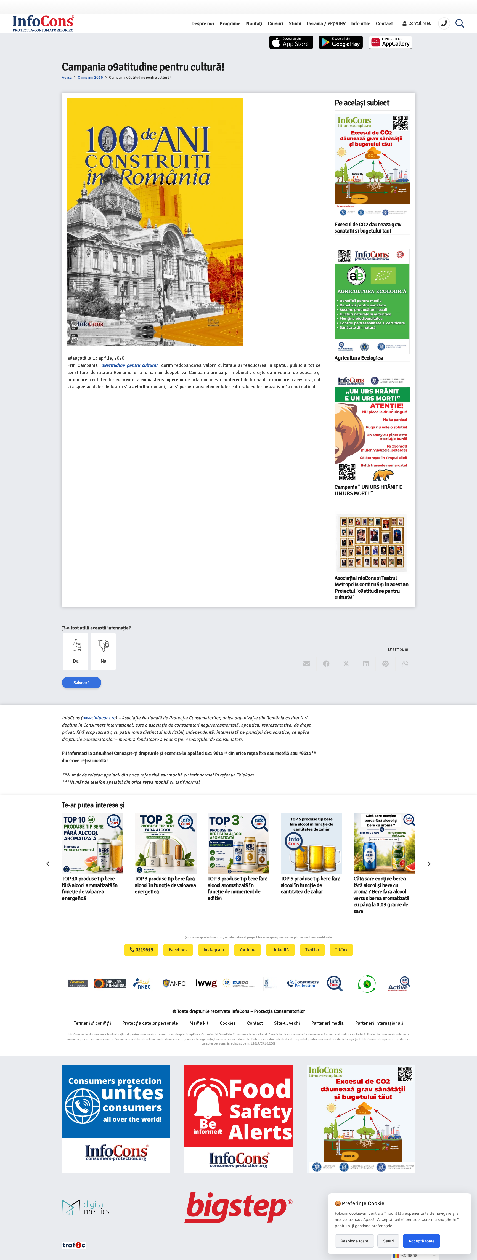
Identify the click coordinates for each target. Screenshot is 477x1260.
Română (408, 1255)
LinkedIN (280, 950)
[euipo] (206, 983)
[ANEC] (142, 983)
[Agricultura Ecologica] (372, 301)
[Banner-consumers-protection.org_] (116, 1119)
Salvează (81, 682)
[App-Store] (291, 42)
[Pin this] (385, 664)
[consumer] (78, 983)
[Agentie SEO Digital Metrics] (116, 1207)
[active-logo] (399, 983)
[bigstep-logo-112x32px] (238, 1207)
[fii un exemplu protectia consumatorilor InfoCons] (361, 1119)
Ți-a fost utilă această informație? (96, 628)
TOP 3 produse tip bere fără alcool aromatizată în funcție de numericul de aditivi (165, 888)
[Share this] (326, 664)
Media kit (198, 1023)
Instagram (213, 950)
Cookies (228, 1023)
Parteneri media (327, 1023)
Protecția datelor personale (150, 1023)
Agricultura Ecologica (359, 358)
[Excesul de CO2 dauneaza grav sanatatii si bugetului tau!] (372, 166)
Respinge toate (354, 1240)
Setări (388, 1240)
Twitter (312, 950)
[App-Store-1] (341, 42)
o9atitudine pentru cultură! (129, 365)
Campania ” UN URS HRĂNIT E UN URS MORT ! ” (368, 490)
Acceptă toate (421, 1240)
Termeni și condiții (92, 1023)
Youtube (248, 950)
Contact (255, 1023)
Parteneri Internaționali (379, 1023)
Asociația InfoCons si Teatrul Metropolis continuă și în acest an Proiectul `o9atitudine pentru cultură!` (371, 588)
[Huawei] (390, 42)
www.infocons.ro (98, 718)
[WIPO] (271, 983)
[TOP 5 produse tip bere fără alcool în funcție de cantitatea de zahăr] (238, 843)
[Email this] (307, 664)
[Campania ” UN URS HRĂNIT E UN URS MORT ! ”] (372, 429)
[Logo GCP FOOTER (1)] (367, 983)
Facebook (178, 950)
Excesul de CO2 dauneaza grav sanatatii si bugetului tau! (368, 227)
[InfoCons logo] (43, 23)
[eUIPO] (238, 983)
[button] (460, 23)
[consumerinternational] (110, 983)
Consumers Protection (164, 937)
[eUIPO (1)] (303, 983)
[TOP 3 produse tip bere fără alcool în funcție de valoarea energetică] (92, 843)
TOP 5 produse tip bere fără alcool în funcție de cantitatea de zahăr (238, 885)
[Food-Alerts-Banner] (238, 1119)
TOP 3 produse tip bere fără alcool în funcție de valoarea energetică (92, 885)
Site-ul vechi (287, 1023)
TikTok (341, 950)
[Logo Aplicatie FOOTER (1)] (335, 983)
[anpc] (174, 983)
